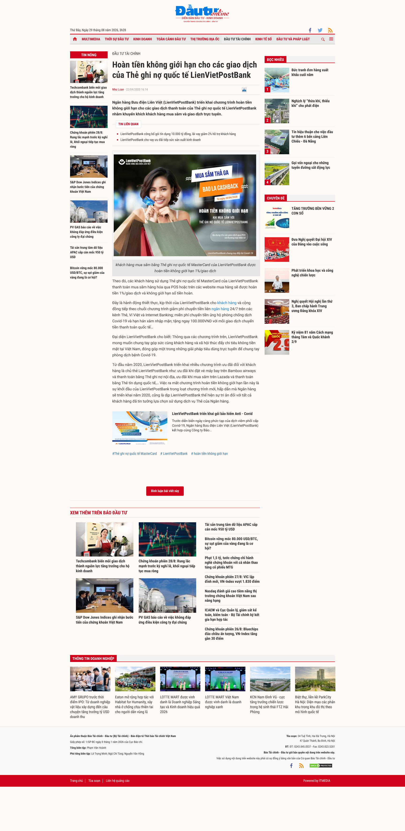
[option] (90, 693)
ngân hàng (220, 309)
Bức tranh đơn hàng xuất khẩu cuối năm (310, 72)
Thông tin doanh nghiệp (93, 658)
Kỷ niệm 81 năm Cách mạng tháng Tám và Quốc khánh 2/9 (312, 337)
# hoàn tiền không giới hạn (209, 453)
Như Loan (118, 89)
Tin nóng (88, 55)
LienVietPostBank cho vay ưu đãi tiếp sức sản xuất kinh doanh (160, 140)
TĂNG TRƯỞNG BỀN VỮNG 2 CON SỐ (313, 210)
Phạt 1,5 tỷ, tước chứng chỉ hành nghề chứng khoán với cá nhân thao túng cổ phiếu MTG (231, 562)
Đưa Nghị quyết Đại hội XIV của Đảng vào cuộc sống (312, 241)
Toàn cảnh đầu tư (171, 39)
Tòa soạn (94, 781)
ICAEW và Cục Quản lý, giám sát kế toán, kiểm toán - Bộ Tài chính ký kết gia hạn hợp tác (232, 615)
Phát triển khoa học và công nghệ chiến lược (312, 272)
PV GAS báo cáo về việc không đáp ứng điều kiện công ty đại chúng (86, 232)
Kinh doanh (142, 39)
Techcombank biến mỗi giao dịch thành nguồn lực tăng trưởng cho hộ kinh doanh (88, 92)
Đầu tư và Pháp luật (293, 39)
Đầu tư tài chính (237, 39)
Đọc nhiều (275, 59)
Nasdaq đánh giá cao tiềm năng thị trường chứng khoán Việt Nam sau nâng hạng (231, 596)
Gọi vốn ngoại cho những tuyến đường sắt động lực (311, 165)
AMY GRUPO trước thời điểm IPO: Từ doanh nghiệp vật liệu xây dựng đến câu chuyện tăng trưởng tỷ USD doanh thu (90, 707)
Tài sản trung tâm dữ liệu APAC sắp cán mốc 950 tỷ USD (87, 252)
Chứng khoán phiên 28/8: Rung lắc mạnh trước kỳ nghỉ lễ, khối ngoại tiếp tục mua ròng (167, 566)
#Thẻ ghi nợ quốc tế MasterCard (134, 453)
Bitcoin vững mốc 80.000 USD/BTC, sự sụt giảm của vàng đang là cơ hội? (87, 272)
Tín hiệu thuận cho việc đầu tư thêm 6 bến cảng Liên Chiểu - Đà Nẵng (312, 136)
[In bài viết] (244, 89)
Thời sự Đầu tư (117, 39)
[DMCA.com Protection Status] (321, 765)
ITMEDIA (324, 781)
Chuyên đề (276, 198)
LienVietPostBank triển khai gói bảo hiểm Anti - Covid (212, 413)
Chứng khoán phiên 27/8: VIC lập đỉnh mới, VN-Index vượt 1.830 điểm (232, 579)
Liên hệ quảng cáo (118, 781)
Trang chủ (76, 781)
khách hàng (226, 303)
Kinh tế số (263, 39)
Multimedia (91, 39)
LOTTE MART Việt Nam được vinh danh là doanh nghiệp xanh (223, 702)
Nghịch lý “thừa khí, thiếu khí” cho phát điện (311, 103)
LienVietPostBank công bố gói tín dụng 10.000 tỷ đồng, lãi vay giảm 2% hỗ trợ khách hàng (178, 134)
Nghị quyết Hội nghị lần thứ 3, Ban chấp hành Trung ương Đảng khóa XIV (312, 306)
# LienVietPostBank (174, 453)
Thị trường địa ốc (204, 39)
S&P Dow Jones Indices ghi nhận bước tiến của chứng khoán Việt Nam (88, 187)
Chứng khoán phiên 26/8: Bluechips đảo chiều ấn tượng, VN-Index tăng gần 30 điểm (231, 634)
